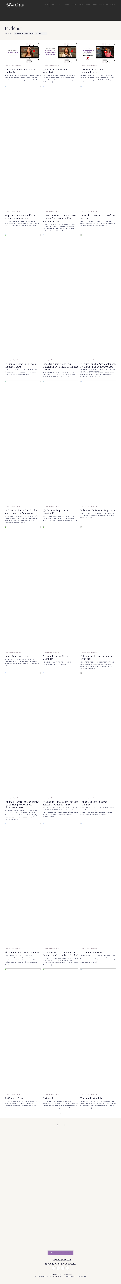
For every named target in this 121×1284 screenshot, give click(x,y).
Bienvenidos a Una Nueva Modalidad (56, 657)
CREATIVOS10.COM (55, 1276)
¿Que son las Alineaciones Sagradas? (56, 71)
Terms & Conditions (65, 1274)
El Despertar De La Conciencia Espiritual (96, 657)
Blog (44, 33)
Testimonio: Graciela (91, 1098)
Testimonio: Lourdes (91, 952)
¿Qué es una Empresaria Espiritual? (55, 512)
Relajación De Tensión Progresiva (97, 510)
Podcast (38, 33)
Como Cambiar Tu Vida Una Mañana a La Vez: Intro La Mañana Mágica (60, 366)
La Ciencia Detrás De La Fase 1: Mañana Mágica (21, 365)
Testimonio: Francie (15, 1098)
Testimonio (48, 1098)
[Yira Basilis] (15, 5)
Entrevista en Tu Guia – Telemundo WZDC (92, 71)
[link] (23, 53)
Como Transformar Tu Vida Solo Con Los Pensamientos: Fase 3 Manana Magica (59, 218)
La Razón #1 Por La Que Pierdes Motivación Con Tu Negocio (21, 512)
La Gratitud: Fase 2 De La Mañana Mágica (97, 217)
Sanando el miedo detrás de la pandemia (20, 71)
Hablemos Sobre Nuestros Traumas (93, 803)
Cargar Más (60, 1113)
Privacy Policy (53, 1274)
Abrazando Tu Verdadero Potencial (22, 952)
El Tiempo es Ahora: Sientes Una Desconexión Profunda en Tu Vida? (60, 954)
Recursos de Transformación (24, 33)
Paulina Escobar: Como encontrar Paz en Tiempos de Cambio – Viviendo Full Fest (22, 804)
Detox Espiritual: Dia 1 (16, 655)
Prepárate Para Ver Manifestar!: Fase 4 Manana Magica (21, 217)
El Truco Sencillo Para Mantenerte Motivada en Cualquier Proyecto (98, 365)
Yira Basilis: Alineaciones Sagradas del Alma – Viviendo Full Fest (60, 803)
